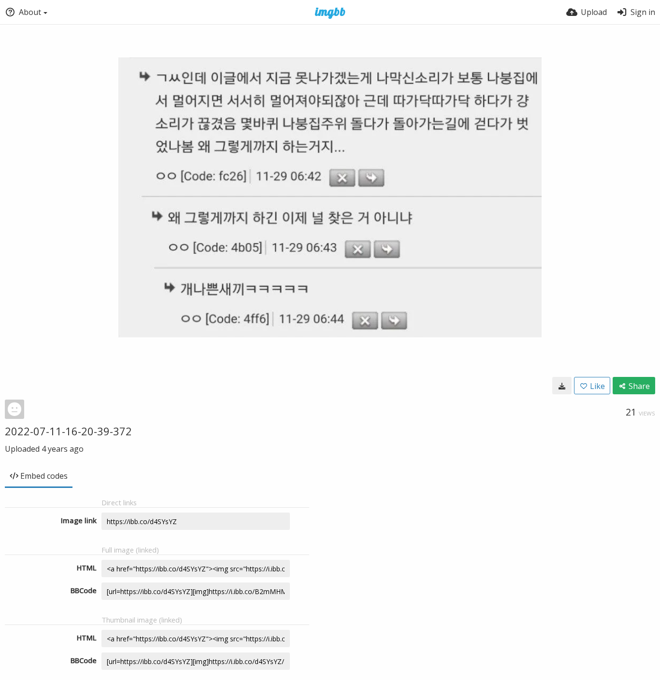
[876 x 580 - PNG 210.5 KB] (562, 385)
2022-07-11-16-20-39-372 (68, 431)
